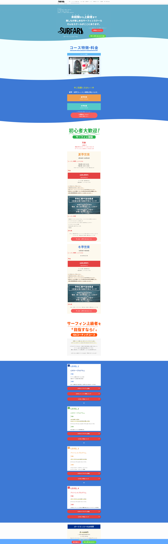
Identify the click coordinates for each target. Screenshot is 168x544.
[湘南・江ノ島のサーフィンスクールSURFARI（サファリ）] (61, 1)
